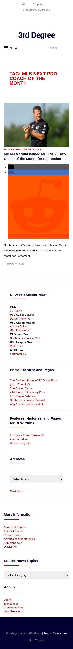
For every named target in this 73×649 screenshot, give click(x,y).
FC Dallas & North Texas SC (27, 435)
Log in (7, 599)
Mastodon (16, 491)
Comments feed (14, 607)
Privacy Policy (12, 534)
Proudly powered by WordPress (24, 633)
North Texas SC (32, 149)
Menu (12, 48)
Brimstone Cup (13, 542)
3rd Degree (36, 35)
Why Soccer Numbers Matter (28, 404)
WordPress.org (13, 611)
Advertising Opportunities (19, 538)
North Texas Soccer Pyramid (27, 400)
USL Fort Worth (19, 330)
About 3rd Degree (15, 527)
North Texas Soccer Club (25, 338)
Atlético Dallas (18, 326)
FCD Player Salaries (22, 396)
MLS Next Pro (12, 149)
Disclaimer (10, 546)
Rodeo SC (16, 346)
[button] (11, 167)
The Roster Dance (21, 388)
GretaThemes (36, 640)
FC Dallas (16, 310)
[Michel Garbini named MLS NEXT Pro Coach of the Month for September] (36, 124)
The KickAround (14, 531)
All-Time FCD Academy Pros (27, 392)
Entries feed (11, 603)
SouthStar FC (18, 353)
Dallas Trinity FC (20, 318)
